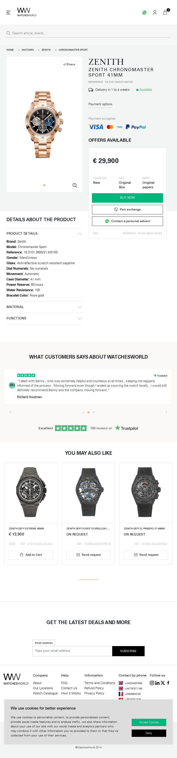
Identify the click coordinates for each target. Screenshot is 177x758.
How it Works (71, 693)
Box (121, 178)
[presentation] (10, 411)
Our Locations (43, 688)
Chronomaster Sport (73, 50)
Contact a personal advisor (130, 221)
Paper (146, 178)
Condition (99, 178)
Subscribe (128, 651)
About (37, 683)
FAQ (64, 683)
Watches (28, 50)
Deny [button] (149, 733)
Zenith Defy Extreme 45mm (26, 529)
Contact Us (69, 688)
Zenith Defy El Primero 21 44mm (144, 529)
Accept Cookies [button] (149, 722)
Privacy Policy (94, 693)
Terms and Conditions (99, 683)
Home (10, 50)
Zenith (46, 50)
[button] (44, 185)
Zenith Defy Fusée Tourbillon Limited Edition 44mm (88, 529)
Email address (44, 643)
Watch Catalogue (45, 693)
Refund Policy (94, 688)
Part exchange (130, 209)
